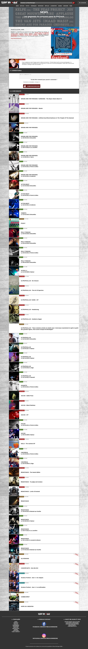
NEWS (15, 621)
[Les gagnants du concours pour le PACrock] (63, 43)
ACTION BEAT (14, 34)
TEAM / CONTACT (16, 631)
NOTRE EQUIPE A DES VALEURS (72, 621)
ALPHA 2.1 (46, 34)
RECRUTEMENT (72, 625)
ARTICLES (15, 627)
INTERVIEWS (16, 626)
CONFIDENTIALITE (72, 626)
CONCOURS (16, 630)
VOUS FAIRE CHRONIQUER (72, 622)
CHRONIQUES (16, 625)
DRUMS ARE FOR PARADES (42, 32)
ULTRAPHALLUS (15, 35)
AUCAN (26, 35)
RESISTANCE (14, 36)
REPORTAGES (16, 628)
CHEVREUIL (35, 35)
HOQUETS (21, 35)
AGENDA (16, 629)
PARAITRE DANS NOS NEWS (72, 624)
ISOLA (30, 35)
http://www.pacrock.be (16, 38)
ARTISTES (15, 622)
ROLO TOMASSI (38, 34)
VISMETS (21, 34)
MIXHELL (31, 34)
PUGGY (26, 34)
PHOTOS (16, 624)
